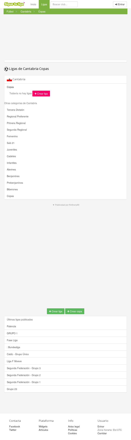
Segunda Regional (17, 129)
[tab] (65, 79)
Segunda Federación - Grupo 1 (24, 382)
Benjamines (13, 176)
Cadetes (11, 156)
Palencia (11, 326)
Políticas (72, 429)
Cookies (72, 433)
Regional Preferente (17, 116)
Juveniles (12, 149)
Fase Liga (12, 340)
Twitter (12, 429)
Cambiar (102, 433)
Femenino (12, 136)
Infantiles (12, 162)
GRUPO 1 (12, 333)
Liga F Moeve (14, 361)
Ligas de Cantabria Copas (28, 68)
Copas (10, 196)
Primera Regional (16, 123)
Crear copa (75, 311)
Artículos (43, 429)
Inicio (33, 4)
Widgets (43, 426)
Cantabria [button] (18, 79)
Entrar (121, 4)
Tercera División (15, 109)
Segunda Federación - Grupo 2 (24, 375)
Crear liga (42, 93)
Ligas (45, 4)
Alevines (11, 169)
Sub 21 (10, 143)
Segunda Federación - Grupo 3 (24, 368)
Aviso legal (74, 426)
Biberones (12, 189)
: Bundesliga (13, 347)
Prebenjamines (15, 182)
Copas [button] (10, 87)
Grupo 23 (12, 389)
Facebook (14, 426)
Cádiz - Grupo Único (18, 354)
